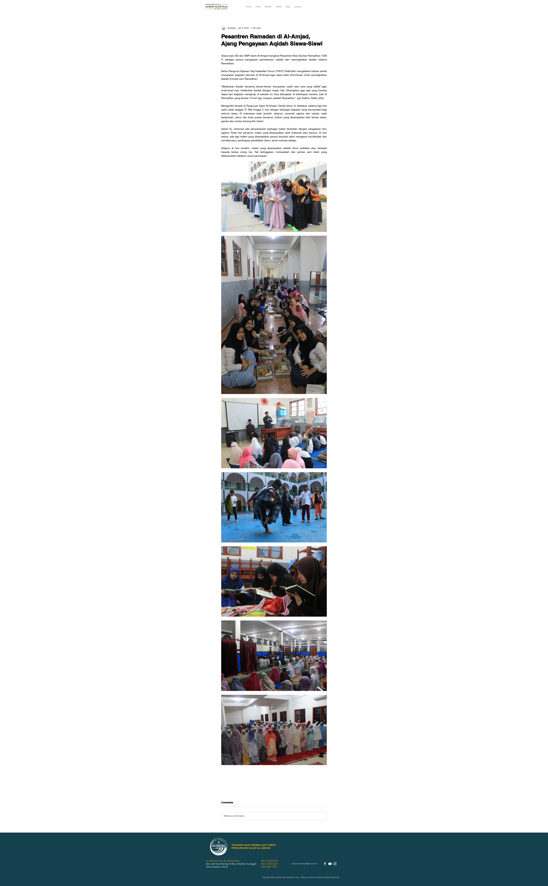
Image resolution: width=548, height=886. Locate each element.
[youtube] (330, 864)
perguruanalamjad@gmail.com (304, 864)
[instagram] (335, 864)
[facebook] (325, 864)
